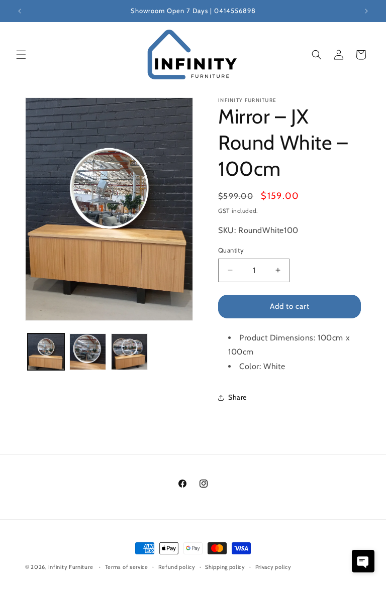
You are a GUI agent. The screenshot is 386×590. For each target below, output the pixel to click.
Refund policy (177, 566)
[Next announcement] (366, 11)
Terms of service (126, 566)
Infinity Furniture (70, 566)
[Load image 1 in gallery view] (46, 351)
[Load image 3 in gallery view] (129, 351)
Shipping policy (225, 566)
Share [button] (237, 397)
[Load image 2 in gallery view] (87, 351)
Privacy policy (273, 566)
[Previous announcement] (20, 11)
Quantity (231, 250)
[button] (21, 55)
